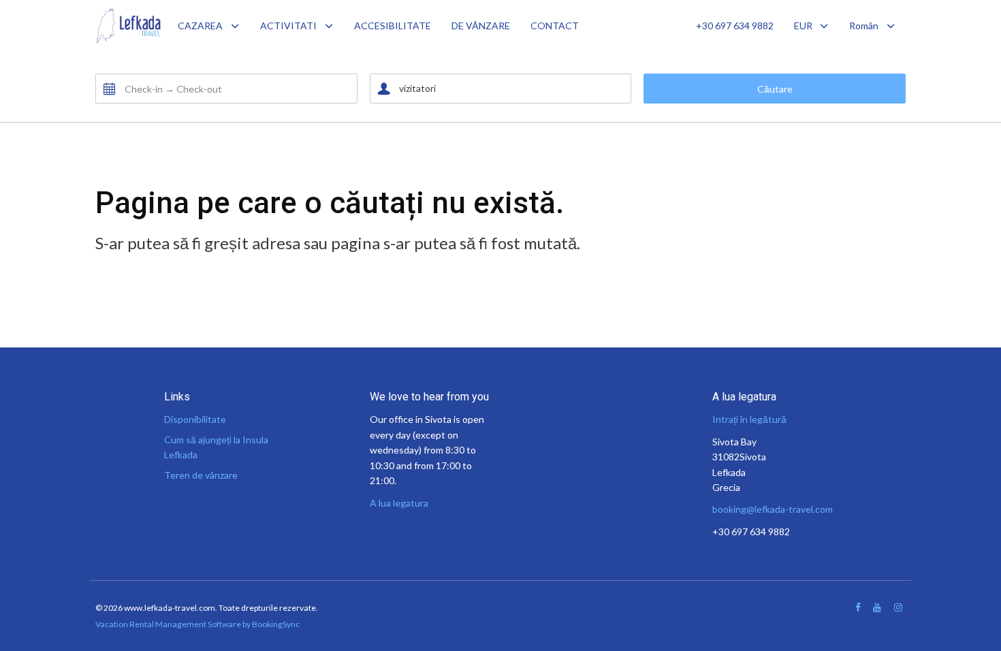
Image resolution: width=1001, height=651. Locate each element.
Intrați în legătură (749, 419)
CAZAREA (200, 25)
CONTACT (554, 25)
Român (863, 25)
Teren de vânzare (201, 475)
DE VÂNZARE (480, 25)
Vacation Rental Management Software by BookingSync (197, 624)
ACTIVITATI (288, 25)
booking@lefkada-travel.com (772, 509)
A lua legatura (399, 503)
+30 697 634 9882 (735, 25)
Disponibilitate (195, 419)
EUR (803, 25)
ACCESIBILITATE (392, 25)
